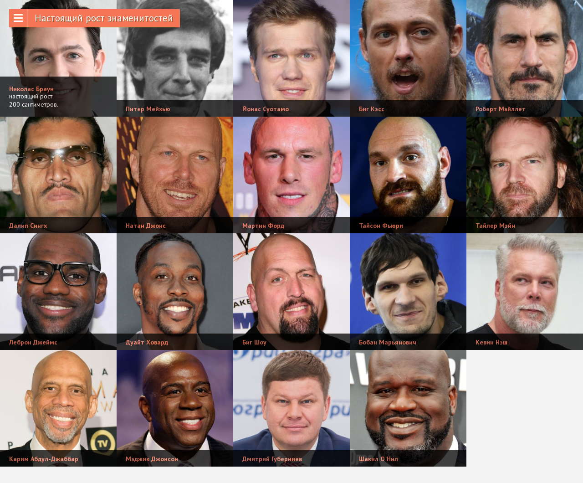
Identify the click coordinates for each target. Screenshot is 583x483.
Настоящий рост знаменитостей (104, 18)
